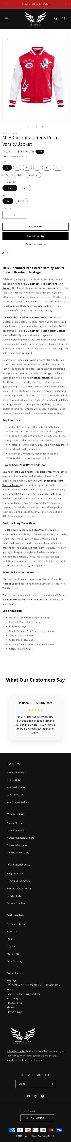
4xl (19, 175)
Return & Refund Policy (19, 888)
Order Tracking (14, 961)
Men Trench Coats (16, 794)
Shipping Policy (15, 873)
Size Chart (12, 931)
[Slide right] (42, 127)
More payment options (35, 244)
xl (47, 167)
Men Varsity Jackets (17, 787)
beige (21, 200)
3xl (7, 175)
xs (7, 167)
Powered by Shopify (46, 1136)
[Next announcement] (65, 4)
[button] (6, 18)
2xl (57, 167)
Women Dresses (15, 822)
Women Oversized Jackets (20, 837)
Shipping (5, 156)
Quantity (6, 208)
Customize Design (16, 923)
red (8, 200)
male (25, 188)
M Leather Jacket (16, 1051)
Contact (11, 946)
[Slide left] (28, 127)
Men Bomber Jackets (18, 802)
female (10, 188)
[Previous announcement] (6, 4)
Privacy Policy (14, 895)
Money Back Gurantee (18, 880)
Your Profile (13, 953)
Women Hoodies (15, 830)
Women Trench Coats (18, 852)
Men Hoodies (13, 779)
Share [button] (9, 252)
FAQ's (9, 938)
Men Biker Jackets (16, 772)
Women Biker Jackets (18, 845)
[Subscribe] (52, 1084)
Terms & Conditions (17, 903)
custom (33, 175)
